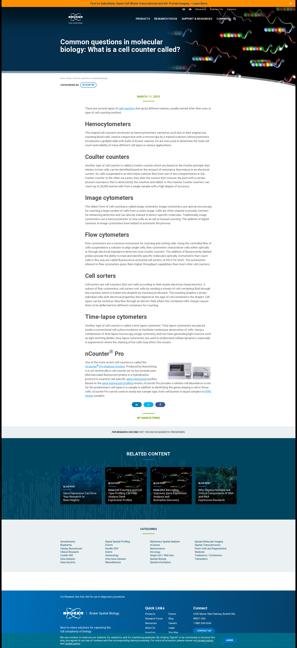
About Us (150, 627)
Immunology (111, 555)
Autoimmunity (67, 541)
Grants (108, 551)
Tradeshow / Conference (208, 555)
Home (62, 78)
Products (150, 613)
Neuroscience (157, 548)
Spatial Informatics (160, 562)
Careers (231, 9)
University (200, 9)
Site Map (173, 632)
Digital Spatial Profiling (117, 541)
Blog (69, 78)
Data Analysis (67, 558)
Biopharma (66, 545)
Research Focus (165, 18)
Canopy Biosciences (71, 548)
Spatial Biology (158, 558)
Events (109, 545)
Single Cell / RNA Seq (162, 555)
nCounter (155, 545)
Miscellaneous (113, 562)
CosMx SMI (66, 555)
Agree (229, 640)
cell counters (126, 108)
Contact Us (216, 9)
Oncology (155, 551)
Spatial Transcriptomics (208, 545)
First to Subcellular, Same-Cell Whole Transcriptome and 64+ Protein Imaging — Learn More (148, 3)
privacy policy (205, 640)
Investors (150, 632)
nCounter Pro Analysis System (105, 366)
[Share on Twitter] (148, 404)
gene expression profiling (117, 383)
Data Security (67, 562)
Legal (171, 627)
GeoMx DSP (111, 548)
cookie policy (72, 643)
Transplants (201, 558)
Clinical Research (69, 551)
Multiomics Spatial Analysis (165, 541)
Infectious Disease (115, 558)
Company (223, 18)
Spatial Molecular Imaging (209, 541)
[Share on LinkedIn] (137, 404)
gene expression (136, 379)
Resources (151, 623)
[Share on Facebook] (160, 404)
